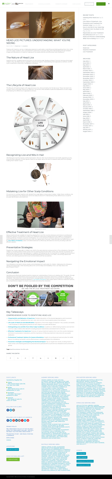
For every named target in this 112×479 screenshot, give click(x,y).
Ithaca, (84, 420)
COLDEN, (50, 452)
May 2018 (86, 118)
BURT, (43, 451)
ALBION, (49, 447)
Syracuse (10, 397)
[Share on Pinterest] (33, 358)
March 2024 (86, 68)
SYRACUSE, (97, 438)
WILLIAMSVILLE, (52, 470)
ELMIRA (90, 384)
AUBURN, (90, 405)
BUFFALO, (67, 449)
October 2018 (87, 108)
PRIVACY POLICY (11, 426)
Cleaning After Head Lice (91, 17)
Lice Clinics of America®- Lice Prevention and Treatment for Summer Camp (92, 23)
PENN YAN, (98, 430)
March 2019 (86, 105)
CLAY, (93, 412)
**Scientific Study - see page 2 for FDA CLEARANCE (19, 434)
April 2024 (86, 67)
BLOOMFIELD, (91, 380)
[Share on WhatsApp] (25, 358)
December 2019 (88, 99)
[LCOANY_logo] (12, 3)
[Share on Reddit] (63, 358)
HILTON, (79, 387)
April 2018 (86, 120)
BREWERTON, (90, 408)
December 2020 (88, 76)
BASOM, (62, 448)
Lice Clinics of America (15, 240)
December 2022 (88, 74)
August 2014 (87, 131)
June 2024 (86, 63)
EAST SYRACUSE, (87, 415)
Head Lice (17, 46)
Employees (10, 438)
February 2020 (87, 95)
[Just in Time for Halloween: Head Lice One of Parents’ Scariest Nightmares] (1, 239)
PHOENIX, (95, 431)
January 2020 (87, 97)
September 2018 (88, 110)
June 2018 (86, 116)
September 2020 (88, 82)
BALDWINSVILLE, (81, 406)
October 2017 (87, 126)
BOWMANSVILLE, (58, 449)
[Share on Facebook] (10, 358)
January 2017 (87, 129)
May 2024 (86, 65)
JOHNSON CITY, (99, 420)
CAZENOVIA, (80, 411)
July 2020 (86, 86)
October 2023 (87, 70)
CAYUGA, (98, 409)
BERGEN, (83, 380)
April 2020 (86, 91)
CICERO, (88, 412)
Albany (10, 382)
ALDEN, (54, 447)
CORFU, (55, 452)
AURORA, (96, 405)
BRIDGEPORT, (99, 408)
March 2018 (86, 122)
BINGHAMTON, (81, 408)
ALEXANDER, (61, 447)
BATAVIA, (44, 449)
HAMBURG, (50, 458)
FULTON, (88, 418)
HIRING (8, 440)
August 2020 (87, 84)
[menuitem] (30, 4)
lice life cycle (24, 349)
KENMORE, (64, 458)
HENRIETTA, (101, 385)
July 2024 (86, 61)
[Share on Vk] (55, 358)
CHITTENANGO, (81, 412)
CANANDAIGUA (81, 383)
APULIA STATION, (81, 405)
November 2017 (88, 124)
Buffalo (10, 387)
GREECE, (88, 385)
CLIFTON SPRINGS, (82, 413)
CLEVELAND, (99, 412)
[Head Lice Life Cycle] (40, 25)
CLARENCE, (59, 451)
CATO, (93, 409)
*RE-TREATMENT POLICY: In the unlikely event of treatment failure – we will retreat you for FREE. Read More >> (20, 430)
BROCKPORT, (80, 381)
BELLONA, (90, 406)
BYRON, (87, 381)
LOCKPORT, (52, 460)
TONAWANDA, (61, 467)
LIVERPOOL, (101, 422)
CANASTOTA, (87, 409)
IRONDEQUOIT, (81, 388)
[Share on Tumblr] (48, 358)
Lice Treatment (88, 52)
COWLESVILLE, (62, 452)
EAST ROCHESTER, (82, 384)
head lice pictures (15, 349)
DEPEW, (54, 454)
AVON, (78, 380)
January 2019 (87, 107)
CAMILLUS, (79, 409)
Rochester (11, 392)
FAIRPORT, (97, 384)
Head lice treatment (89, 50)
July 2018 (86, 114)
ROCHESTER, (95, 392)
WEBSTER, (100, 395)
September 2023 (88, 72)
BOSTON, (50, 449)
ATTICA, (51, 448)
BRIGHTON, (99, 380)
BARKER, (57, 448)
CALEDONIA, (94, 381)
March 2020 (86, 93)
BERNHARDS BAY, (99, 406)
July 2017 (86, 127)
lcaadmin (25, 46)
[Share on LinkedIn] (40, 358)
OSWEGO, (87, 430)
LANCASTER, (63, 459)
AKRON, (43, 447)
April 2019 (86, 103)
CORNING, (99, 383)
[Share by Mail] (71, 358)
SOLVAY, (92, 437)
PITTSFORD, (87, 392)
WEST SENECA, (63, 469)
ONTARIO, (96, 391)
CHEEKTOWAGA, (51, 451)
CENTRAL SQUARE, (90, 411)
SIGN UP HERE (13, 459)
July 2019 (86, 101)
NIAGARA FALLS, (46, 463)
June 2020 (86, 87)
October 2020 (87, 80)
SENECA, (79, 436)
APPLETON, (45, 448)
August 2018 (87, 112)
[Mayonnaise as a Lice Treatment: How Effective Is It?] (110, 239)
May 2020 (86, 89)
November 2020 (88, 78)
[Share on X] (18, 358)
